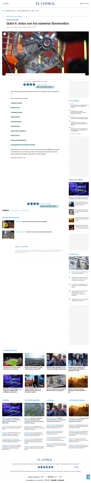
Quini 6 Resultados (15, 210)
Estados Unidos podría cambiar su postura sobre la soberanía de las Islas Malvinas (79, 123)
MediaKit (79, 471)
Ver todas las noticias (74, 133)
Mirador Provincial (49, 464)
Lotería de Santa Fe (25, 210)
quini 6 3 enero (14, 157)
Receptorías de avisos (31, 471)
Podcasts (42, 464)
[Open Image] (4, 34)
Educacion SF (75, 464)
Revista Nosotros (23, 464)
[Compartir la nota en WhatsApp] (30, 84)
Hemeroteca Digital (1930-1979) (17, 471)
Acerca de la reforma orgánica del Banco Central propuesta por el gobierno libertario (80, 105)
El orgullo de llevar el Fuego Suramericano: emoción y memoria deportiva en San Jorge (78, 111)
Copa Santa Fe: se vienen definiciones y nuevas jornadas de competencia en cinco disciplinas (79, 129)
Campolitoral (15, 464)
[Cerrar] (52, 87)
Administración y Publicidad (43, 471)
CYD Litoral (36, 464)
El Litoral (20, 157)
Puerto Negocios (64, 464)
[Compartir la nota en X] (27, 84)
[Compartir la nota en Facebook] (24, 84)
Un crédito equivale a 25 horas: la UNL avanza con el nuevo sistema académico (80, 117)
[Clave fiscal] (88, 479)
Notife (70, 464)
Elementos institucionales (57, 471)
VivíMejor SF (57, 464)
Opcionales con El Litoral (70, 471)
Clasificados (30, 464)
